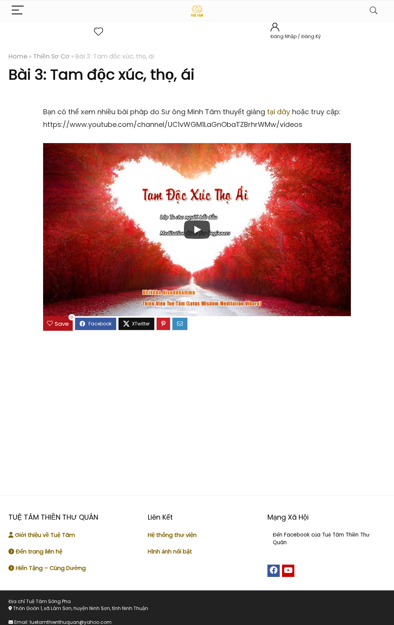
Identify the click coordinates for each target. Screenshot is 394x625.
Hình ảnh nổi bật (170, 551)
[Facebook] (273, 571)
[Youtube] (288, 571)
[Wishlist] (98, 32)
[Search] (373, 10)
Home (17, 56)
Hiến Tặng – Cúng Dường (51, 568)
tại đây (278, 112)
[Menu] (17, 10)
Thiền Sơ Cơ (51, 56)
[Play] (197, 229)
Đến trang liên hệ (38, 551)
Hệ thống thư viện (172, 535)
